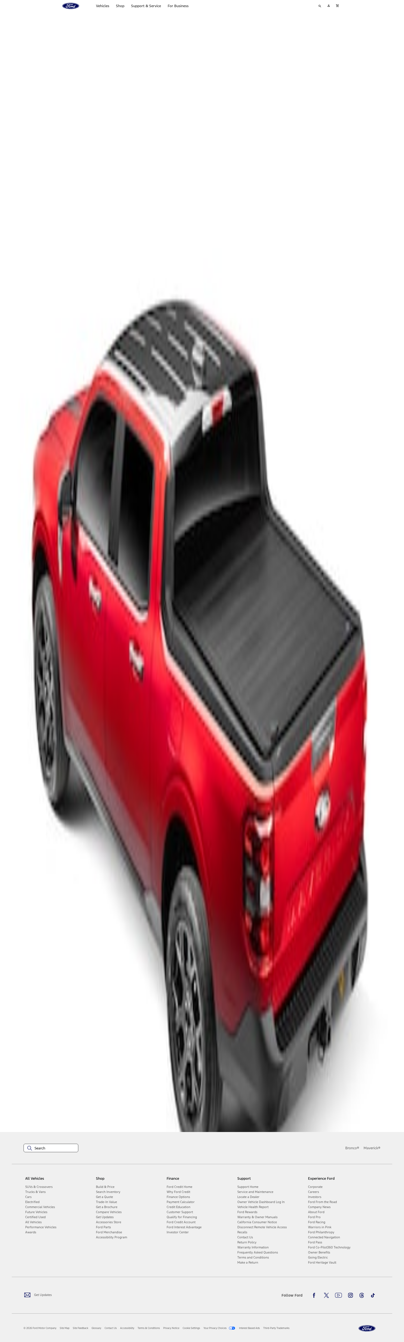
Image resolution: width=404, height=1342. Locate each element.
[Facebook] (315, 1295)
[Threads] (361, 1295)
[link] (64, 1328)
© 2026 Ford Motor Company (40, 1328)
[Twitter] (326, 1295)
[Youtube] (338, 1295)
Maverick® (372, 1148)
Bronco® (352, 1148)
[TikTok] (372, 1295)
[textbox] (51, 1148)
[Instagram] (350, 1295)
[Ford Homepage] (367, 1328)
